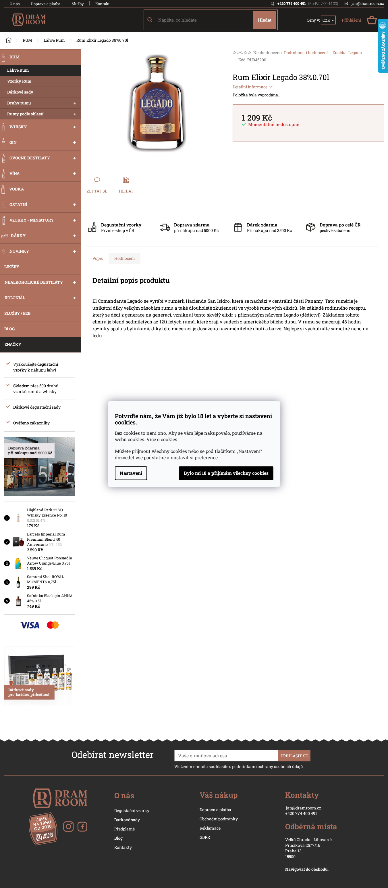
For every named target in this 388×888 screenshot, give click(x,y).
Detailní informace (250, 86)
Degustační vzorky (131, 810)
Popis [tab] (97, 258)
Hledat (264, 20)
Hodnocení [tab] (124, 258)
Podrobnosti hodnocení (306, 52)
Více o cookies (161, 440)
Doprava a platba (45, 3)
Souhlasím (226, 473)
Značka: (347, 52)
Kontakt (102, 3)
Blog (118, 838)
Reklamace (210, 828)
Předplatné (124, 829)
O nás (15, 3)
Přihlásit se (294, 756)
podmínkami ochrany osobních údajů (267, 766)
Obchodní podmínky (219, 819)
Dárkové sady (127, 819)
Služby (78, 3)
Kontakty (123, 847)
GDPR (205, 837)
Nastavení (131, 473)
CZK (327, 20)
